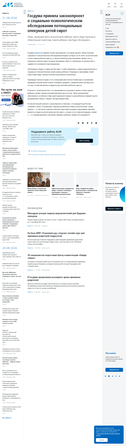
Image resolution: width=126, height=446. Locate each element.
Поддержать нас (110, 47)
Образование (63, 197)
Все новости (6, 418)
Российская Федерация (38, 151)
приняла (37, 53)
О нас (107, 28)
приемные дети (49, 154)
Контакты (108, 31)
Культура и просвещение (42, 195)
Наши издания (110, 44)
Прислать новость (111, 39)
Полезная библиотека (112, 42)
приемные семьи (60, 154)
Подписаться (114, 53)
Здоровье (45, 226)
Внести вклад (84, 141)
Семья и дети (32, 44)
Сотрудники (109, 33)
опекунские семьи (37, 154)
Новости (30, 11)
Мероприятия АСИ (111, 36)
